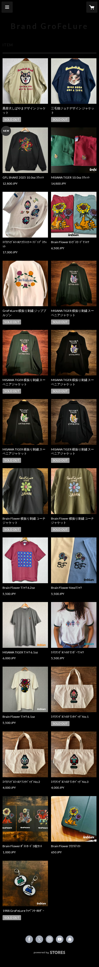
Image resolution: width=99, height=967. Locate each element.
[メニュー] (7, 7)
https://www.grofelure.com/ (70, 939)
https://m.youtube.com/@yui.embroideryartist (59, 939)
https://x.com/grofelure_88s (39, 939)
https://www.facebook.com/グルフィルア (29, 939)
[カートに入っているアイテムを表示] (91, 7)
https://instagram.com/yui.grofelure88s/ (49, 939)
